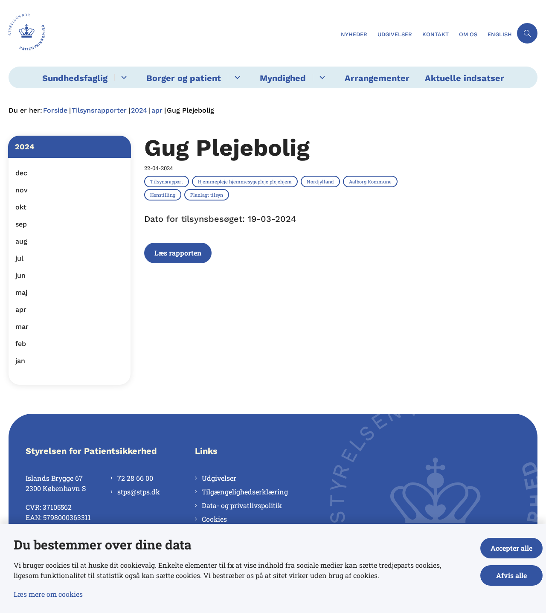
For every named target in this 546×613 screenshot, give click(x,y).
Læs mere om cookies (48, 594)
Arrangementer (377, 78)
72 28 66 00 (135, 478)
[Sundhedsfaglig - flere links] (122, 77)
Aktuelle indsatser (464, 78)
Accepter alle (511, 547)
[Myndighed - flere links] (321, 77)
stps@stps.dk (138, 491)
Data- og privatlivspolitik (242, 505)
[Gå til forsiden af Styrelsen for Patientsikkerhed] (172, 33)
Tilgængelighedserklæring (245, 491)
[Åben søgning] (527, 33)
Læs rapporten (177, 252)
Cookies (214, 518)
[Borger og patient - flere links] (236, 77)
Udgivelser (219, 478)
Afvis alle (511, 575)
